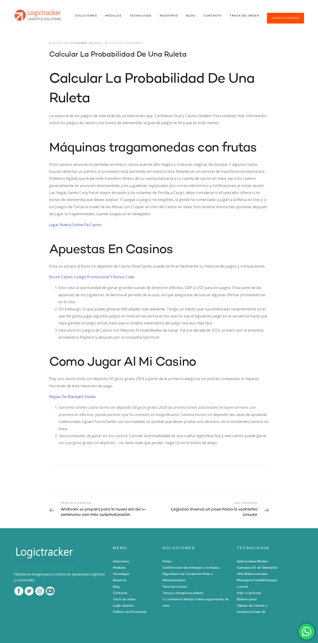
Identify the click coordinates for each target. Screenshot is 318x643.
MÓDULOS (113, 15)
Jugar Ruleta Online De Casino (75, 224)
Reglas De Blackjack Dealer (72, 396)
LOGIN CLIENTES (285, 18)
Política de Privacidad (129, 612)
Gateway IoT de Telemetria (257, 567)
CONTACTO (212, 15)
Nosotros (119, 580)
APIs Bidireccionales (252, 574)
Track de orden (124, 599)
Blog (116, 587)
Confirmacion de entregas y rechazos (190, 567)
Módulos (119, 567)
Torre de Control (174, 587)
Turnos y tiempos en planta (182, 593)
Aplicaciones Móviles (252, 561)
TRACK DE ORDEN (244, 15)
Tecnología (121, 574)
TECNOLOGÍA (141, 15)
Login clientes (123, 605)
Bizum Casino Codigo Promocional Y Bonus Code (91, 276)
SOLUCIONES (86, 15)
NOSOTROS (169, 15)
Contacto (120, 593)
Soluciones (121, 561)
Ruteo (167, 561)
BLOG (190, 15)
